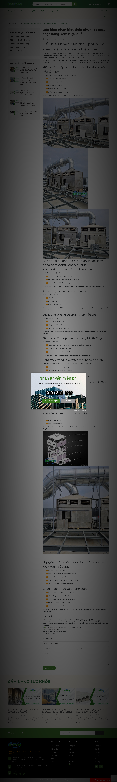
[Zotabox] (85, 407)
